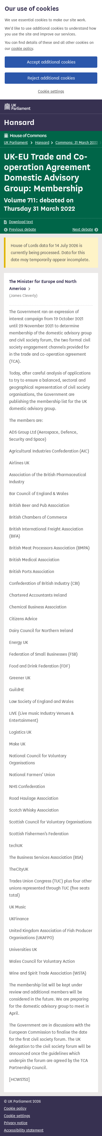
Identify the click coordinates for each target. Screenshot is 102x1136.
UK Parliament (16, 142)
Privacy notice (15, 1123)
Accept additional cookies (51, 62)
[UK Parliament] (17, 106)
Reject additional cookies (51, 78)
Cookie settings (51, 91)
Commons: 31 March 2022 (76, 142)
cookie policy (22, 48)
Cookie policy (15, 1108)
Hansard (19, 122)
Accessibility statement (23, 1130)
